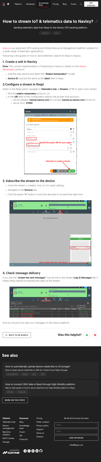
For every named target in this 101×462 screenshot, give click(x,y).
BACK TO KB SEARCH (18, 335)
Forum (22, 432)
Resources (23, 418)
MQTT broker (8, 438)
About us (40, 433)
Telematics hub (9, 422)
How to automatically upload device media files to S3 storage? (37, 367)
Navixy (6, 48)
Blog (21, 422)
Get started (91, 4)
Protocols (23, 440)
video (43, 374)
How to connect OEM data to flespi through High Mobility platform (40, 384)
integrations (45, 33)
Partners (39, 437)
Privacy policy (42, 426)
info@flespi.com (76, 445)
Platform (6, 418)
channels (10, 392)
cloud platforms (12, 374)
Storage (6, 442)
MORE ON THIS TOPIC (15, 400)
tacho (34, 374)
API (20, 436)
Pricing (39, 418)
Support (39, 430)
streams (56, 33)
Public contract (42, 422)
